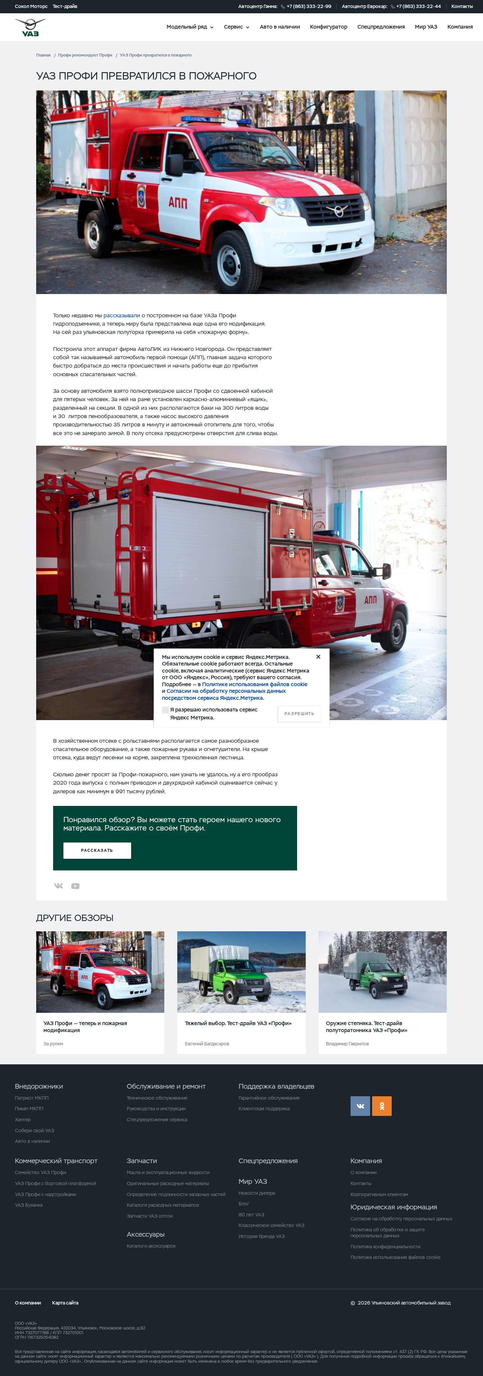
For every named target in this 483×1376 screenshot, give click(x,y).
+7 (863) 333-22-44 (418, 6)
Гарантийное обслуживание (269, 1098)
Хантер (23, 1120)
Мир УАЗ (426, 26)
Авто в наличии (280, 26)
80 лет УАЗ (251, 1215)
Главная (43, 55)
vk (360, 1106)
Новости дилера (257, 1193)
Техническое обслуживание (157, 1098)
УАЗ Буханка (28, 1205)
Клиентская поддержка (264, 1109)
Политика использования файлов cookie (396, 1257)
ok (382, 1106)
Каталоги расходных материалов (163, 1205)
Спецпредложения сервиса (157, 1120)
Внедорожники (39, 1086)
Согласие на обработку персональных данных (401, 1219)
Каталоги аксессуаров (151, 1246)
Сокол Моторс (31, 6)
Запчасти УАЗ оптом (150, 1216)
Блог (244, 1204)
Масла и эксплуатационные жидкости (168, 1172)
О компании (363, 1172)
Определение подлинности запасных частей (176, 1194)
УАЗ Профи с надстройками (45, 1194)
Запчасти (142, 1160)
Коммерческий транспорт (56, 1160)
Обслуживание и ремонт (166, 1086)
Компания (460, 26)
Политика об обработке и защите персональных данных (388, 1233)
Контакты (462, 6)
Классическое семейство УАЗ (271, 1225)
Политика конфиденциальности (385, 1247)
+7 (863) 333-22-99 (309, 6)
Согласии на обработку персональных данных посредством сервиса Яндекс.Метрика (224, 694)
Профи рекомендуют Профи (85, 55)
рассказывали (122, 315)
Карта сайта (65, 1303)
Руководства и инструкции (156, 1109)
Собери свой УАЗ (34, 1131)
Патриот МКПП (31, 1098)
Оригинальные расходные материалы (168, 1183)
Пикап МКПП (29, 1109)
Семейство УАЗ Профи (40, 1172)
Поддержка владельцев (276, 1086)
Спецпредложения (381, 26)
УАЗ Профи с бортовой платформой (55, 1183)
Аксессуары (146, 1234)
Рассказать (97, 850)
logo (38, 27)
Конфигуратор (328, 26)
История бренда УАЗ (262, 1236)
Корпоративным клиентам (379, 1194)
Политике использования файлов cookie (254, 684)
